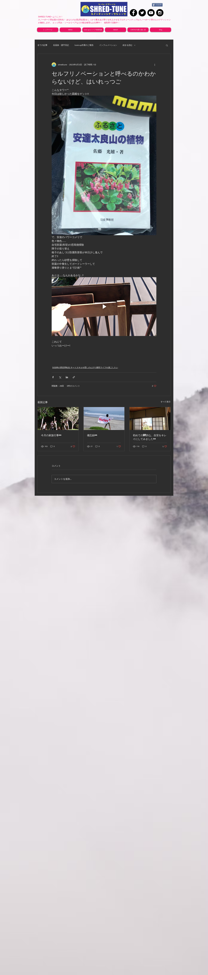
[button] (167, 45)
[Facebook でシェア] (53, 377)
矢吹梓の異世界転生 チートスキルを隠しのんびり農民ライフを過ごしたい (85, 367)
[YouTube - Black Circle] (151, 12)
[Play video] (104, 306)
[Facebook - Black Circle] (133, 12)
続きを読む (128, 45)
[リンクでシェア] (73, 377)
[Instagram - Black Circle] (159, 12)
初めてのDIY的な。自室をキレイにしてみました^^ (149, 437)
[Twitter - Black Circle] (142, 12)
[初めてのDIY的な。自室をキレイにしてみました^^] (149, 418)
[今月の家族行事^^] (58, 418)
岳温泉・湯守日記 (61, 45)
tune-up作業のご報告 (84, 45)
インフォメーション (108, 45)
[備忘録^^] (104, 418)
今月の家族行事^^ (51, 435)
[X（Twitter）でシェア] (60, 377)
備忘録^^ (92, 435)
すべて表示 (166, 402)
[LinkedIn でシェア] (67, 377)
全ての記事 (42, 45)
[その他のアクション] (154, 64)
